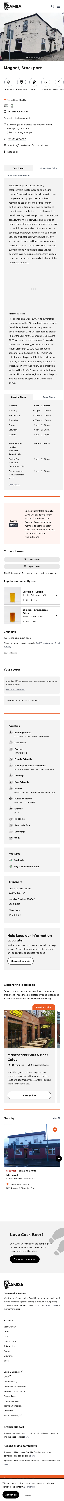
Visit (6, 1336)
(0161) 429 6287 (17, 138)
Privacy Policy (10, 1381)
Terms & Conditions (13, 1405)
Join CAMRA (10, 1326)
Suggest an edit (20, 960)
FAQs (36, 1305)
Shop (6, 1376)
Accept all (11, 1494)
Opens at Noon (18, 111)
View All (56, 1118)
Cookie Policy (10, 1396)
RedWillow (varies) (45, 643)
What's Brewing (12, 1415)
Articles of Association (14, 1391)
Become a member (15, 689)
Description (18, 168)
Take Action (9, 1346)
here (26, 1436)
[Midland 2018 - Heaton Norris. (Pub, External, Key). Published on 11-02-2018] (32, 1162)
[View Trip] (29, 1029)
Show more (14, 484)
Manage (28, 1494)
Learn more (29, 1486)
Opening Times (18, 397)
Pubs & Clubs (10, 1341)
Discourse (8, 1410)
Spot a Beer (34, 566)
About (7, 1331)
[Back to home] (13, 6)
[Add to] (55, 1129)
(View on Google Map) (19, 132)
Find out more (32, 536)
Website (25, 145)
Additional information (18, 175)
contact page (50, 1305)
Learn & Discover (12, 1371)
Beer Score (34, 559)
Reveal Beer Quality (16, 100)
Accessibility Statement (15, 1386)
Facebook (12, 151)
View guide (29, 1095)
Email (11, 145)
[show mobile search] (53, 6)
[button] (59, 1158)
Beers (6, 1360)
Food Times (49, 397)
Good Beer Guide (48, 168)
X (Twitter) (42, 145)
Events (7, 1351)
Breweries (9, 1355)
